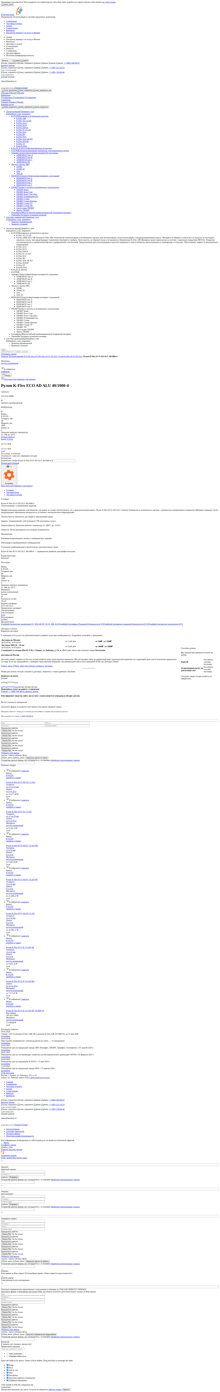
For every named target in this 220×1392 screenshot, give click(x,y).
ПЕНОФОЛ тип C (24, 183)
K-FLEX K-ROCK (31, 148)
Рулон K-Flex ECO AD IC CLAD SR (22, 879)
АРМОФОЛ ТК (23, 162)
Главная (4, 356)
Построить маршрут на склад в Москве (23, 33)
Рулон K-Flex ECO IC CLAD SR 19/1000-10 (25, 1011)
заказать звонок (8, 65)
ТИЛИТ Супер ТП (24, 206)
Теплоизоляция (15, 356)
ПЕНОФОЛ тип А (24, 178)
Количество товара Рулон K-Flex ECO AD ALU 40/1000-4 (26, 460)
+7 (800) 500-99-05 (72, 63)
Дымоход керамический (21, 222)
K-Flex (10, 439)
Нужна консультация (10, 463)
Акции (9, 26)
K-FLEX (29, 116)
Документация (12, 492)
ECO (3, 615)
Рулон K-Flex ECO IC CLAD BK (20, 981)
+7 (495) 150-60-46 (57, 72)
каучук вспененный (9, 363)
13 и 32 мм (10, 850)
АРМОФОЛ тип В (24, 157)
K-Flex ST (20, 144)
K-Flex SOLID (22, 141)
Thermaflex (28, 215)
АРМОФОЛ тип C (24, 160)
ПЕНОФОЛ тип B (24, 180)
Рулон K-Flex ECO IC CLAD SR (20, 947)
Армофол (34, 153)
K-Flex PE (20, 134)
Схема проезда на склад (39, 1077)
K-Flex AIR (21, 118)
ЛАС (18, 171)
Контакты (10, 30)
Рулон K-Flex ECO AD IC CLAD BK (22, 846)
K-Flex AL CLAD (23, 121)
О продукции (12, 28)
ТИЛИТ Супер (22, 199)
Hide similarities (15, 1354)
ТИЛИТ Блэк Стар (24, 192)
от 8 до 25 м (11, 791)
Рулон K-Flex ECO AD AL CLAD (20, 782)
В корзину (9, 483)
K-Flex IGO (21, 132)
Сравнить (5, 371)
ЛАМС (19, 167)
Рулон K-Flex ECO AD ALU (71, 356)
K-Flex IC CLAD (23, 130)
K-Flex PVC (21, 137)
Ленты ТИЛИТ (23, 210)
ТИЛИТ (35, 187)
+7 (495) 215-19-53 (57, 68)
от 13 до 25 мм (12, 787)
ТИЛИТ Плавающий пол (27, 196)
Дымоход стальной (19, 224)
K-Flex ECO (21, 125)
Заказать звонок (15, 1149)
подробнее (5, 1036)
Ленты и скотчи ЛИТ (20, 164)
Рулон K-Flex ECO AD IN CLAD (20, 913)
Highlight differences (17, 1356)
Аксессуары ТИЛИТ (25, 208)
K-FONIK (40, 151)
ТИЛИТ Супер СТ (24, 203)
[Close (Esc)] (2, 1160)
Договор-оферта (13, 1134)
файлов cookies (55, 1389)
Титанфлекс (41, 213)
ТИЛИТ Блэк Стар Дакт (26, 194)
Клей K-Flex (21, 146)
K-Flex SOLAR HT (24, 139)
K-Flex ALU (21, 123)
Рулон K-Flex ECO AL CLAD (19, 812)
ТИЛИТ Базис (22, 190)
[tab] (112, 490)
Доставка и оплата (14, 23)
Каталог (5, 60)
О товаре (10, 490)
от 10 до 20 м (11, 986)
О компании (11, 21)
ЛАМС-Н (20, 169)
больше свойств (8, 437)
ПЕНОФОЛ (35, 176)
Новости (10, 1093)
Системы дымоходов (15, 1131)
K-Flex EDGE (22, 128)
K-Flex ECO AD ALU (48, 356)
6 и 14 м (9, 855)
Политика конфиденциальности (20, 1136)
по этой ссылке (109, 2)
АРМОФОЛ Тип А (24, 155)
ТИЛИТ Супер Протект (26, 201)
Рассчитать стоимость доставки (39, 666)
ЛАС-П (19, 174)
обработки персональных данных (65, 760)
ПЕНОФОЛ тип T (24, 185)
